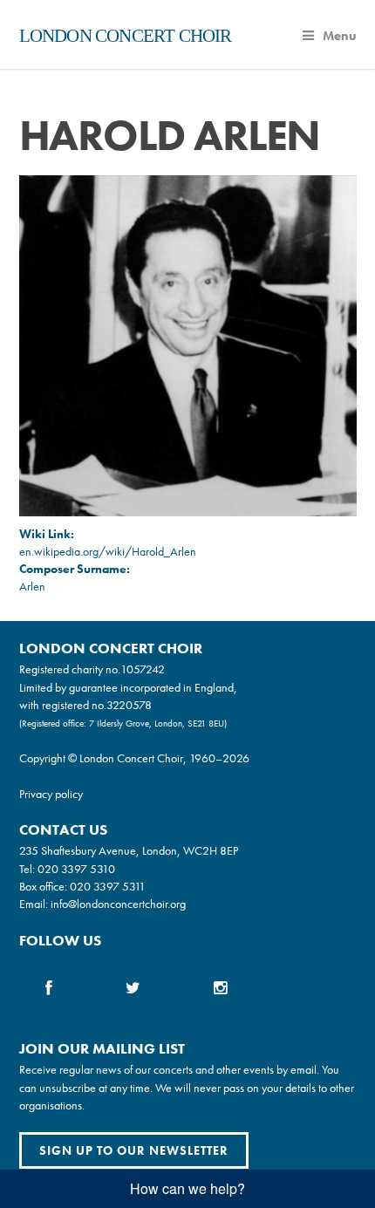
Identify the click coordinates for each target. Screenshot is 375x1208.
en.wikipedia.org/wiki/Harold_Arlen (107, 551)
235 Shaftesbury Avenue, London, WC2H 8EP (128, 850)
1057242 (142, 669)
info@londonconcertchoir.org (118, 903)
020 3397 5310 (76, 869)
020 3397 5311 (108, 886)
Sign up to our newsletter (133, 1150)
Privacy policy (51, 794)
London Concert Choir (125, 35)
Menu (340, 35)
